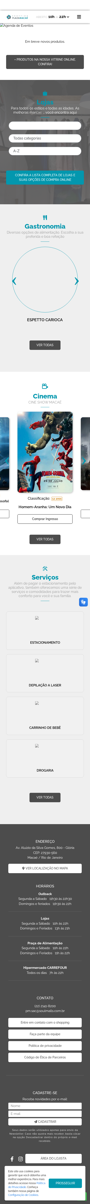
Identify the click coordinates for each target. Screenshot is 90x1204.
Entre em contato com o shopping (45, 1022)
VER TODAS (45, 345)
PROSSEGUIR (65, 1183)
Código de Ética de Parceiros (45, 1057)
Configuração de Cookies (23, 1195)
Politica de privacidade (45, 1045)
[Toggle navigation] (79, 17)
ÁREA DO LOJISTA (53, 1158)
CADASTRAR (46, 1121)
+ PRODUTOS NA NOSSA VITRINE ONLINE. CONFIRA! (45, 62)
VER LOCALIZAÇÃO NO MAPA (46, 868)
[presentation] (13, 280)
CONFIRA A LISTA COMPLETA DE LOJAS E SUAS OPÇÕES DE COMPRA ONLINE (45, 177)
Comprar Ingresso (45, 519)
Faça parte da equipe (45, 1034)
